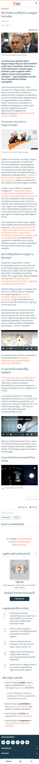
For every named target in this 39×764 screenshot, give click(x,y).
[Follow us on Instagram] (13, 742)
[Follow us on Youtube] (3, 742)
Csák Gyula (5, 21)
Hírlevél (8, 761)
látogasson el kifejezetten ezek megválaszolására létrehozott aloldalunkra (15, 360)
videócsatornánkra (23, 716)
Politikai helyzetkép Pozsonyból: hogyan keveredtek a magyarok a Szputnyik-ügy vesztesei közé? (19, 281)
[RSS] (18, 742)
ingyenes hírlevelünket (18, 707)
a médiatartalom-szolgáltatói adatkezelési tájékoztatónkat (20, 542)
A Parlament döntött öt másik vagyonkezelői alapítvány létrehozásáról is (18, 177)
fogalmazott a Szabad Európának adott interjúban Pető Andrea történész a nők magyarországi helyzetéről (18, 193)
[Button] (33, 30)
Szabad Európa (12, 336)
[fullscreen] (36, 348)
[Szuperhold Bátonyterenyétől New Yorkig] (19, 475)
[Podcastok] (20, 761)
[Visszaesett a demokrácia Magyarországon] (19, 139)
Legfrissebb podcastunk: (16, 553)
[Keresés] (31, 761)
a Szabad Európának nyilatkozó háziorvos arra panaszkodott (15, 297)
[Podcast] (22, 742)
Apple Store (19, 688)
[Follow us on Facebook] (8, 742)
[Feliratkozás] (27, 742)
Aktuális (5, 9)
